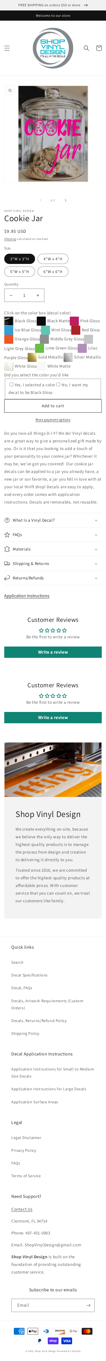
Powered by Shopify (69, 1351)
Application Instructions (26, 596)
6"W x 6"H (53, 271)
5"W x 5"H (19, 271)
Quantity (11, 284)
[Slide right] (65, 200)
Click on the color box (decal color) (37, 312)
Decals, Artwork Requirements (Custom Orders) (47, 1004)
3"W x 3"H (19, 258)
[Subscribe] (88, 1305)
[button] (7, 48)
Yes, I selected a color (35, 384)
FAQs (15, 1163)
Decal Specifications (29, 975)
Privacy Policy (23, 1150)
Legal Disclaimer (26, 1137)
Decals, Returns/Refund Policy (38, 1020)
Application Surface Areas (34, 1101)
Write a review (53, 652)
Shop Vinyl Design (46, 1351)
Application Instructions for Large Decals (48, 1088)
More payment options (53, 419)
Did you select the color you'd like (36, 374)
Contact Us (22, 1209)
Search (17, 962)
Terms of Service (26, 1175)
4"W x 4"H (53, 258)
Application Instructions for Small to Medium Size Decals (52, 1072)
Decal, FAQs (22, 987)
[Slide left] (40, 200)
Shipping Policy (25, 1033)
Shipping (10, 239)
